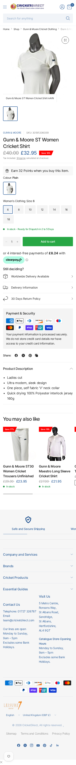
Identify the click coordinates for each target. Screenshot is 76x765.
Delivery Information (24, 287)
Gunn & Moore (12, 132)
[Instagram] (31, 745)
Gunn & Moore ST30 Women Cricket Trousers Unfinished (18, 471)
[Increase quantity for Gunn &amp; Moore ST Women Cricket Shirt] (17, 241)
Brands (8, 566)
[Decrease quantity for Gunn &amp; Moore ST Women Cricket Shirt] (6, 241)
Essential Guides (15, 589)
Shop (16, 29)
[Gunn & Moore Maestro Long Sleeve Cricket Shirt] (56, 444)
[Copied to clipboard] (36, 355)
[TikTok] (51, 745)
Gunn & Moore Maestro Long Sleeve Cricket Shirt (54, 471)
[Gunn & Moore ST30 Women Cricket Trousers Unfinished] (20, 444)
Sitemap (11, 733)
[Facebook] (18, 745)
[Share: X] (23, 355)
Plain (9, 188)
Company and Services (20, 554)
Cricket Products (15, 578)
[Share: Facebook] (16, 355)
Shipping (21, 158)
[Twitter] (25, 745)
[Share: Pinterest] (30, 355)
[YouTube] (38, 745)
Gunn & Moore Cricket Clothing (40, 29)
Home (6, 29)
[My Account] (62, 7)
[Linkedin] (57, 745)
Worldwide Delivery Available (30, 276)
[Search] (68, 18)
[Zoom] (65, 40)
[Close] (1, 762)
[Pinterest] (44, 745)
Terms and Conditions (34, 733)
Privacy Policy (61, 733)
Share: (7, 355)
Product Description (18, 369)
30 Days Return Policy (26, 298)
